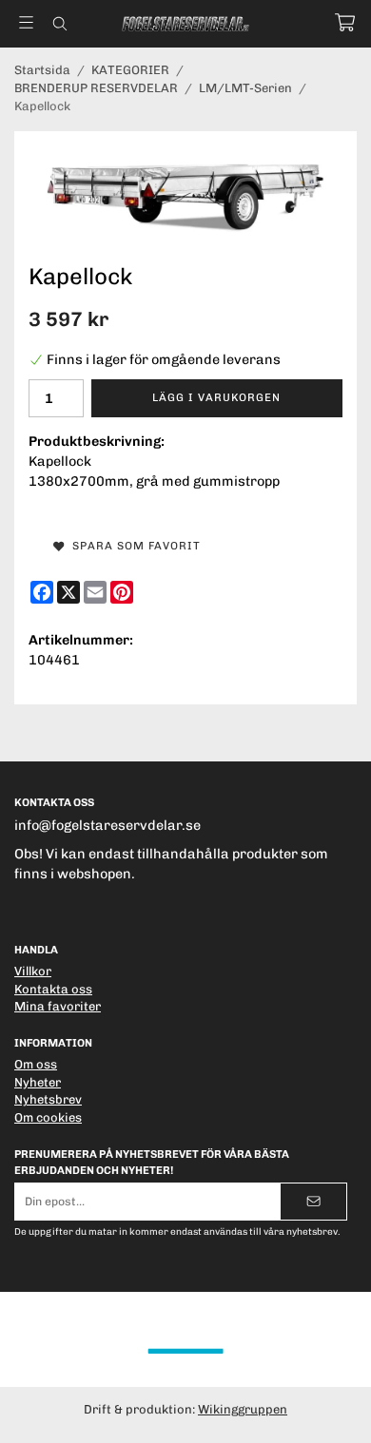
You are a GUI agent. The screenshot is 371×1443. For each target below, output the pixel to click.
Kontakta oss (53, 989)
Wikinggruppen (242, 1409)
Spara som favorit (133, 545)
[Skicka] (313, 1201)
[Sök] (59, 23)
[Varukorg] (344, 22)
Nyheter (37, 1082)
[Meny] (26, 22)
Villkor (32, 971)
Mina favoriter (57, 1006)
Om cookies (48, 1117)
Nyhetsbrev (48, 1099)
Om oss (35, 1064)
